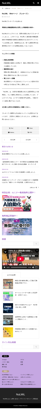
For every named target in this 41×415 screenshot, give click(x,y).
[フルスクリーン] (36, 267)
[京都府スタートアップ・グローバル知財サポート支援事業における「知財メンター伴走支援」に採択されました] (11, 139)
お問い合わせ (14, 399)
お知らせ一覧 (33, 187)
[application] (20, 258)
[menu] (38, 3)
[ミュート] (33, 267)
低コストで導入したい (8, 382)
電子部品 (4, 367)
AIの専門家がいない (7, 374)
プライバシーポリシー (26, 399)
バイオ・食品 (5, 362)
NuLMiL (20, 394)
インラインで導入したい (27, 374)
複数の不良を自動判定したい (28, 384)
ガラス (22, 359)
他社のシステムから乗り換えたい (11, 379)
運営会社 (35, 399)
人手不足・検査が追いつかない (10, 377)
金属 (21, 364)
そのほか (4, 359)
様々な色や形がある (7, 384)
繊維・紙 (4, 364)
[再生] (5, 267)
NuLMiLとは (6, 399)
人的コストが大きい (25, 377)
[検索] (34, 3)
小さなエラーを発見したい (27, 382)
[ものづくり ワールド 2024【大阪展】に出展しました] (29, 139)
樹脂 (21, 362)
